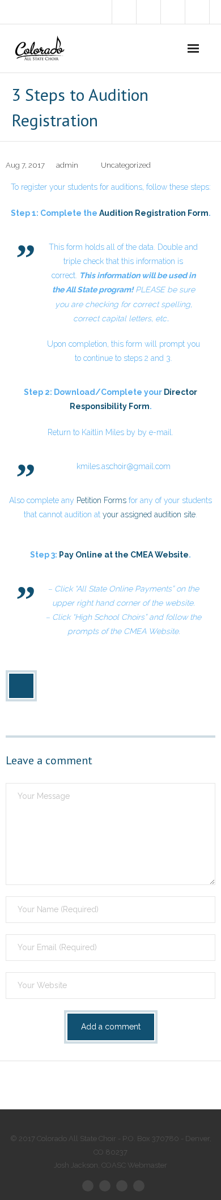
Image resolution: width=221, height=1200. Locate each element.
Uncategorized (126, 165)
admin (67, 165)
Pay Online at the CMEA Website (124, 554)
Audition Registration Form (154, 213)
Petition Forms (101, 500)
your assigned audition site (149, 514)
